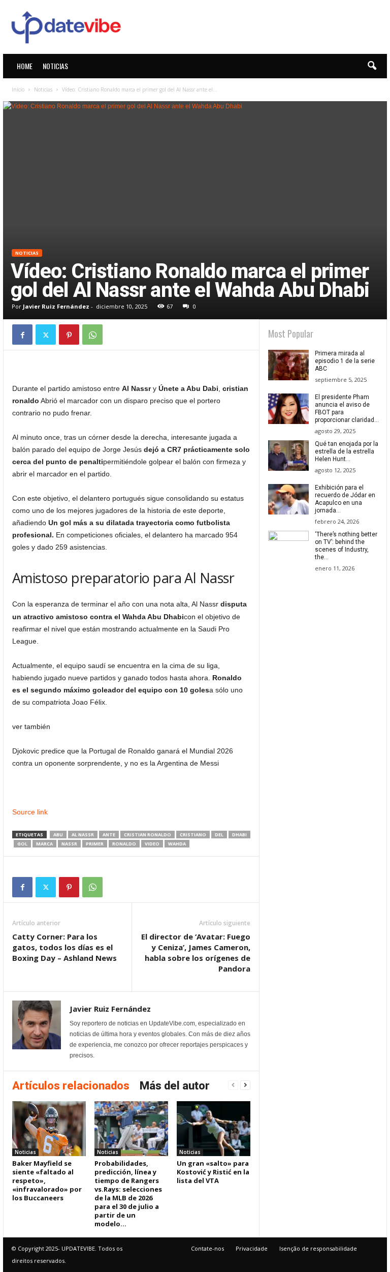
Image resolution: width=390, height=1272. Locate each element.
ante (109, 834)
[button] (372, 66)
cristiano (193, 834)
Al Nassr (83, 834)
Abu (58, 834)
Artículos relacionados (70, 1085)
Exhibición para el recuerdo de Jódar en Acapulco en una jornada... (345, 499)
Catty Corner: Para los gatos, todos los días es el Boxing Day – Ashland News (64, 947)
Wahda (177, 843)
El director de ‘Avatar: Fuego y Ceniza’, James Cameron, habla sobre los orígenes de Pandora (195, 952)
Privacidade (252, 1248)
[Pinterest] (69, 334)
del (219, 834)
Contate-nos (207, 1248)
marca (44, 843)
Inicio (18, 89)
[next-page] (245, 1085)
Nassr (69, 843)
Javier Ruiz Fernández (56, 306)
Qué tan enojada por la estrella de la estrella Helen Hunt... (346, 451)
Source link (30, 812)
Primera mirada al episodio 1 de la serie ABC (345, 361)
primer (95, 843)
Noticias (55, 65)
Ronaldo (124, 843)
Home (24, 65)
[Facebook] (22, 334)
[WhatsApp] (92, 334)
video (152, 843)
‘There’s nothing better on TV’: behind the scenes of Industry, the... (346, 546)
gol (22, 843)
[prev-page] (233, 1085)
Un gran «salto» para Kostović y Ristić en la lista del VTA (213, 1172)
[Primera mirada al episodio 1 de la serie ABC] (288, 365)
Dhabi (239, 834)
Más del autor (175, 1085)
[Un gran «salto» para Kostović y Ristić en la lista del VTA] (213, 1128)
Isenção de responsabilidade (318, 1248)
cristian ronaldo (147, 834)
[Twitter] (46, 334)
